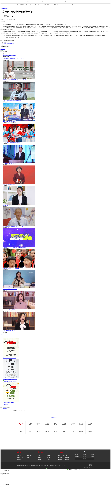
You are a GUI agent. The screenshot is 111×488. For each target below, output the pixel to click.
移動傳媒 (40, 459)
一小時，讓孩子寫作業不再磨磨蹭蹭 (11, 310)
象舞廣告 (27, 457)
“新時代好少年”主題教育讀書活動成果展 (12, 142)
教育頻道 (6, 8)
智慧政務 (84, 456)
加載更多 (3, 334)
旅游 (41, 4)
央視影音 (40, 457)
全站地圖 (5, 408)
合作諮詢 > (84, 458)
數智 (61, 4)
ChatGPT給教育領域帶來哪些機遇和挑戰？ (12, 100)
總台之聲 (19, 455)
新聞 (28, 1)
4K (58, 1)
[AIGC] (78, 2)
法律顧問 (67, 457)
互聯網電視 (49, 455)
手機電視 (48, 457)
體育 (43, 1)
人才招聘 (67, 459)
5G (64, 4)
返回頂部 (3, 49)
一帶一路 (30, 4)
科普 (45, 4)
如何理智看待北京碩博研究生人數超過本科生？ (14, 58)
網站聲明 (19, 459)
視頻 (35, 1)
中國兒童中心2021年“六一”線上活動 (11, 268)
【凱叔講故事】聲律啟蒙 (8, 402)
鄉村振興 (22, 4)
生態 (26, 4)
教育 (46, 1)
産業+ (68, 4)
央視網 (2, 8)
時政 (23, 1)
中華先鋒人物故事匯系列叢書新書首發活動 (13, 226)
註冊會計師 (5, 404)
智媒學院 (84, 454)
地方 (18, 4)
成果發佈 (92, 454)
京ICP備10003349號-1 (5, 411)
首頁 (19, 1)
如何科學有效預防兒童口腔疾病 (10, 121)
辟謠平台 (60, 457)
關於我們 (77, 454)
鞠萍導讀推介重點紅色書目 (9, 184)
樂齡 (51, 4)
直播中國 (54, 1)
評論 (32, 1)
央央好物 (72, 4)
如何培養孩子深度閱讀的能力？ (10, 330)
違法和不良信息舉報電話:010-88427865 (58, 465)
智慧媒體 (77, 456)
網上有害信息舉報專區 (62, 455)
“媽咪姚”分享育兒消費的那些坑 (10, 289)
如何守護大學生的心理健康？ (9, 55)
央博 (35, 4)
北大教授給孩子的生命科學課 (9, 358)
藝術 (58, 4)
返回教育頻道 (11, 43)
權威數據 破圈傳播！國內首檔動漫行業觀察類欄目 (14, 247)
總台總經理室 (28, 455)
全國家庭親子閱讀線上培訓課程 (10, 381)
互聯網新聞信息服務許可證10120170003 (23, 465)
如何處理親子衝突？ (7, 205)
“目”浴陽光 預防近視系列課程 (10, 163)
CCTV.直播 (65, 1)
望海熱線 (60, 459)
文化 (38, 4)
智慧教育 (92, 456)
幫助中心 (48, 459)
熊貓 (50, 1)
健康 (48, 4)
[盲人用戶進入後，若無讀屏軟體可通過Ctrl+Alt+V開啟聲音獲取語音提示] (85, 2)
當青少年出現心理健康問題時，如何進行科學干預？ (15, 79)
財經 (39, 1)
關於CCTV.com (20, 457)
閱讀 (55, 4)
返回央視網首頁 (4, 43)
